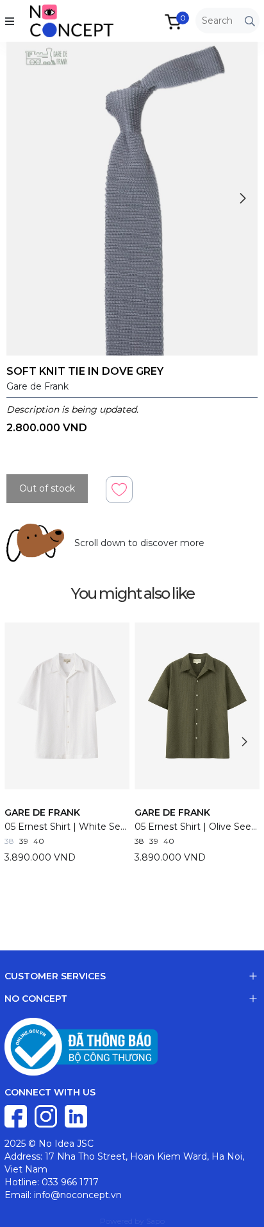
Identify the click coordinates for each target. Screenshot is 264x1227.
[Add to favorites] (119, 488)
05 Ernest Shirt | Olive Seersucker (197, 826)
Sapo (155, 1221)
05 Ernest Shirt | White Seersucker (66, 826)
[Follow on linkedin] (76, 1115)
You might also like (132, 593)
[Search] (250, 21)
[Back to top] (241, 1204)
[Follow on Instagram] (47, 1115)
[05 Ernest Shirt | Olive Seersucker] (197, 705)
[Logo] (58, 20)
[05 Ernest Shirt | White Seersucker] (66, 705)
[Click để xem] (132, 199)
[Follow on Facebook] (16, 1115)
